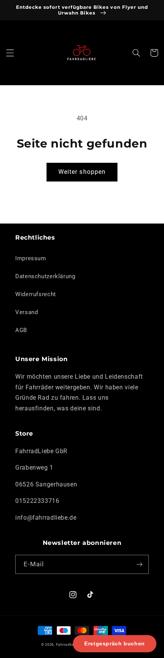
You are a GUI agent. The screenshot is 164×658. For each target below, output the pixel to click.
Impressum (30, 258)
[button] (10, 53)
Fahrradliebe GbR (71, 645)
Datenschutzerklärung (45, 276)
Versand (26, 312)
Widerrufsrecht (35, 294)
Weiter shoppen (82, 171)
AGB (21, 330)
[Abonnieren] (139, 564)
